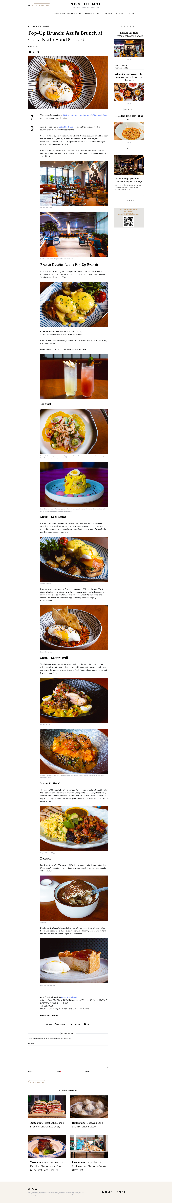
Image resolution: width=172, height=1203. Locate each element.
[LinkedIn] (36, 1189)
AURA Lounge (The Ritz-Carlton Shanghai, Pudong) (128, 180)
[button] (124, 201)
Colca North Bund (69, 997)
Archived (55, 1015)
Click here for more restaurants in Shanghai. (82, 115)
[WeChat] (33, 1189)
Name (30, 1072)
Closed (46, 26)
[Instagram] (29, 1189)
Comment (32, 1043)
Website (87, 1072)
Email (58, 1072)
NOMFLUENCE (86, 4)
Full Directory (42, 5)
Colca (104, 115)
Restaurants (34, 26)
